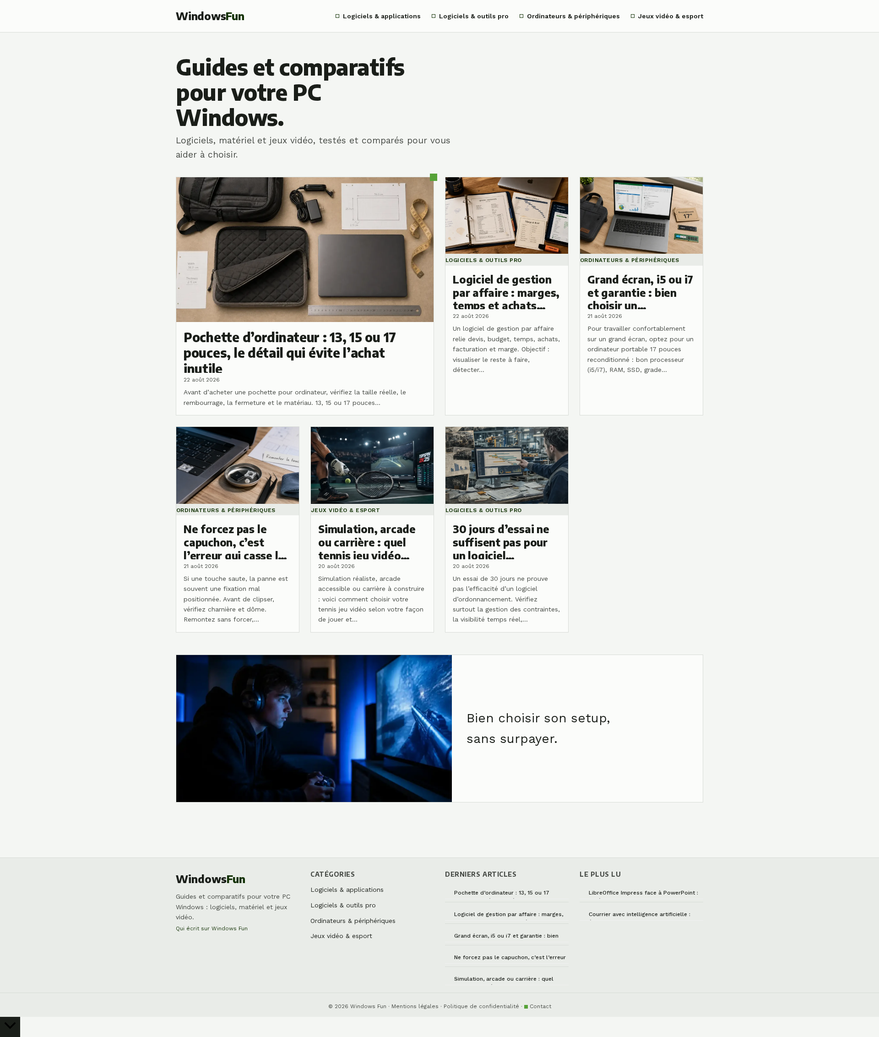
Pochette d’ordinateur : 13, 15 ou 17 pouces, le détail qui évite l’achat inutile (508, 894)
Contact (540, 1006)
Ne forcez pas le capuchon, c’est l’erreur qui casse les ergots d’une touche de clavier (510, 959)
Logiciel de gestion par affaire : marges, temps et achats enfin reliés (508, 916)
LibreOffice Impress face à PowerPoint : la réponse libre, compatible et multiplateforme (643, 894)
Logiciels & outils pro (474, 16)
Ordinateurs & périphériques (573, 16)
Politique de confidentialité (481, 1006)
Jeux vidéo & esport (670, 16)
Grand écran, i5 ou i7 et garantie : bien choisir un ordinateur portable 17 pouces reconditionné (510, 937)
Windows (210, 15)
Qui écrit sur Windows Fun (212, 928)
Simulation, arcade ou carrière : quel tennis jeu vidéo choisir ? (503, 980)
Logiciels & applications (382, 16)
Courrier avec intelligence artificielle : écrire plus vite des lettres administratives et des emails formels (641, 916)
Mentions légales (415, 1006)
